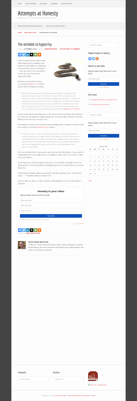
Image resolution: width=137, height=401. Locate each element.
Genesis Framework (75, 395)
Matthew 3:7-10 (33, 84)
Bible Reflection (33, 233)
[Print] (39, 54)
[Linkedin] (27, 54)
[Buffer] (31, 54)
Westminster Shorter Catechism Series (103, 100)
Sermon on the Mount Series (100, 104)
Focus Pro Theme (60, 395)
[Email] (35, 54)
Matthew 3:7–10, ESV (71, 109)
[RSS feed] (97, 58)
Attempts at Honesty (38, 13)
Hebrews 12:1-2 (43, 127)
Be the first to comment (70, 49)
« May (90, 181)
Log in (93, 395)
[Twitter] (23, 54)
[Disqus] (51, 284)
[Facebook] (20, 54)
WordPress (86, 395)
